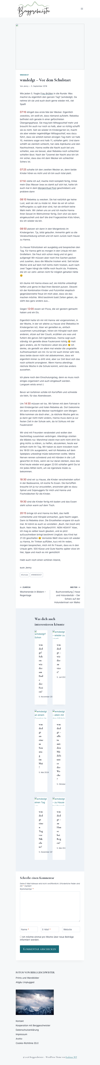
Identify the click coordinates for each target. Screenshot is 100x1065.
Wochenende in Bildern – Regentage (33, 591)
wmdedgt (24, 75)
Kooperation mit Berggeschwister (33, 1025)
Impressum (21, 1034)
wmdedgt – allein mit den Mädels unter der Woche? (59, 752)
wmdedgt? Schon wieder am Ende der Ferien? (41, 668)
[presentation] (41, 634)
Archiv (19, 1038)
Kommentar (27, 889)
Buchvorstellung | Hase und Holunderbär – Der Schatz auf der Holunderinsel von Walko (67, 595)
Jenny (26, 86)
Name (25, 929)
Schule (24, 575)
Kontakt (20, 1021)
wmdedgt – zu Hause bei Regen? (59, 827)
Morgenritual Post (47, 188)
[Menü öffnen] (81, 9)
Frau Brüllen (46, 93)
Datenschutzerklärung (27, 1030)
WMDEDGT (36, 575)
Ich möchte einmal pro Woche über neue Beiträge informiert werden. (47, 938)
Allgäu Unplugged (25, 982)
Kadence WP (71, 1057)
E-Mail (46, 929)
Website (67, 929)
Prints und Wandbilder (27, 978)
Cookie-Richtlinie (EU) (27, 1043)
